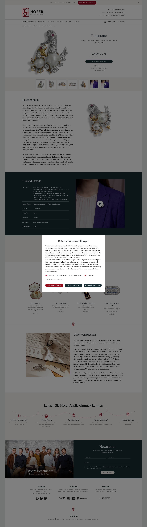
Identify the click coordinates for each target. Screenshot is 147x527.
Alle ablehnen (73, 285)
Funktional (91, 275)
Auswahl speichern (92, 285)
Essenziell (51, 275)
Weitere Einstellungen (53, 279)
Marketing (63, 275)
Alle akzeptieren (54, 285)
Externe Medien (77, 275)
